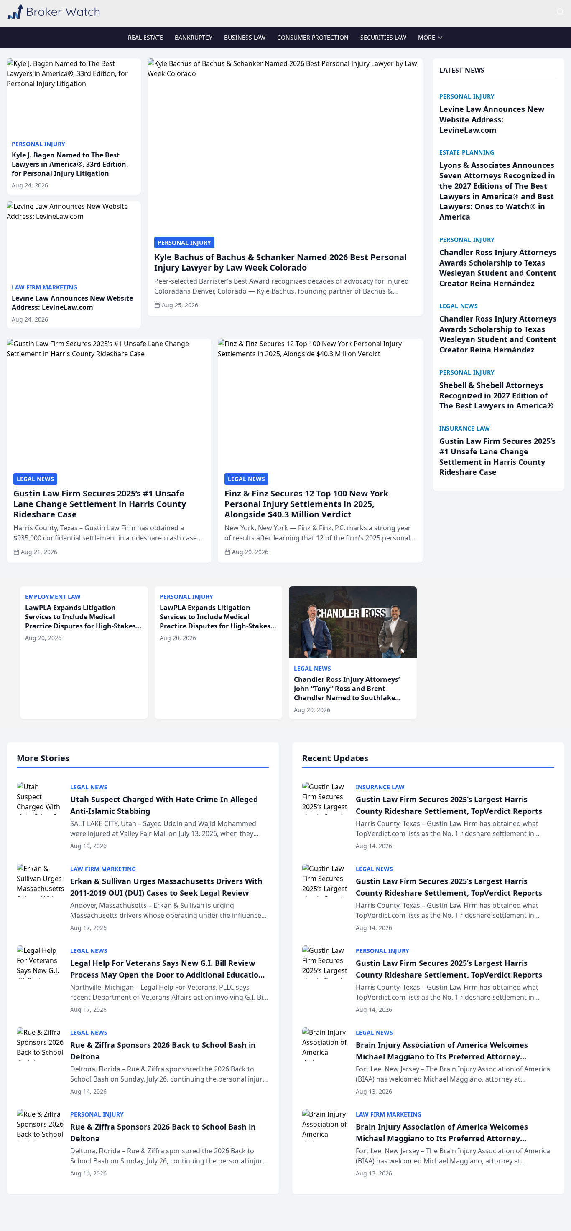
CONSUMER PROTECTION (313, 37)
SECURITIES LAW (383, 37)
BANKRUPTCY (193, 37)
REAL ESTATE (145, 37)
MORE (426, 37)
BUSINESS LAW (244, 37)
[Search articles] (560, 12)
